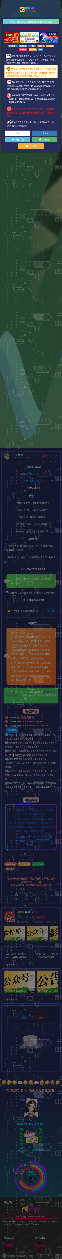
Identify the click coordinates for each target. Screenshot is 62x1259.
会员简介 (44, 133)
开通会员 (46, 139)
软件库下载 (19, 139)
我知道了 (32, 146)
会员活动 (17, 133)
